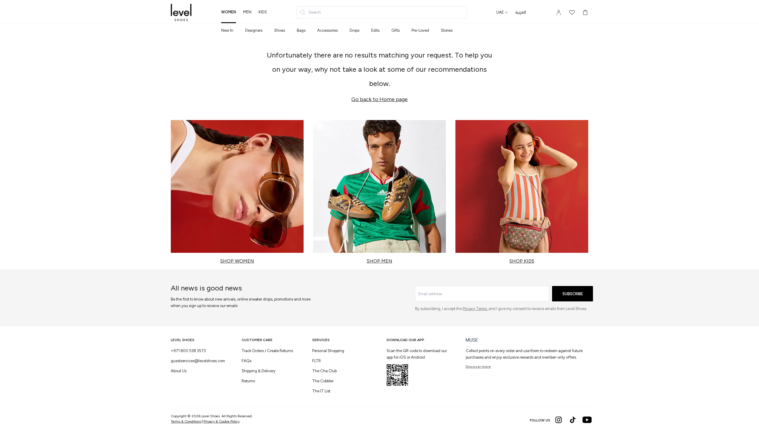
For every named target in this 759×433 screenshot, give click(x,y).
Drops (354, 30)
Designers (253, 30)
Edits (375, 30)
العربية (520, 12)
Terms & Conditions (186, 421)
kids (263, 12)
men (247, 12)
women (228, 12)
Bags (301, 30)
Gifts (395, 30)
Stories (446, 30)
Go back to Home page (379, 99)
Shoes (279, 30)
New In (227, 30)
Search (315, 12)
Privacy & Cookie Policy (221, 421)
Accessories (327, 30)
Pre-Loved (420, 30)
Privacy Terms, (476, 308)
